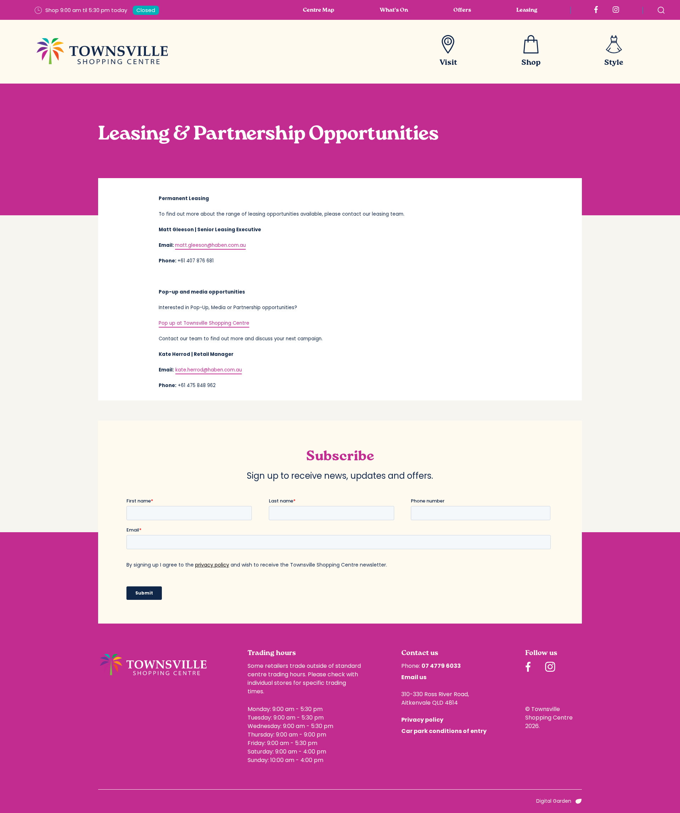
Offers (462, 10)
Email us (413, 677)
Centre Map (318, 10)
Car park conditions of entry (444, 731)
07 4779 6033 (441, 666)
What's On (394, 10)
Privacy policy (422, 720)
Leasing (526, 10)
